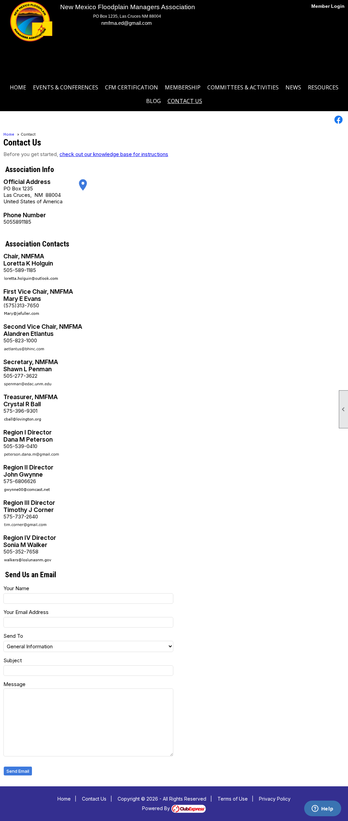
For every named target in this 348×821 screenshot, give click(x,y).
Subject (12, 660)
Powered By (156, 808)
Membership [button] (183, 87)
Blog (153, 101)
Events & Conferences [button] (65, 87)
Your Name (16, 588)
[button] (18, 771)
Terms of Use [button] (233, 799)
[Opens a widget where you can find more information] (322, 809)
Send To (13, 636)
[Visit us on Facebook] (338, 120)
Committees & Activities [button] (243, 87)
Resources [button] (323, 87)
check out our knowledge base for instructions (113, 154)
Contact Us (185, 101)
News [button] (293, 87)
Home (18, 87)
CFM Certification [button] (131, 87)
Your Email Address (26, 612)
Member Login (328, 6)
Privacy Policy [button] (275, 799)
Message (14, 684)
